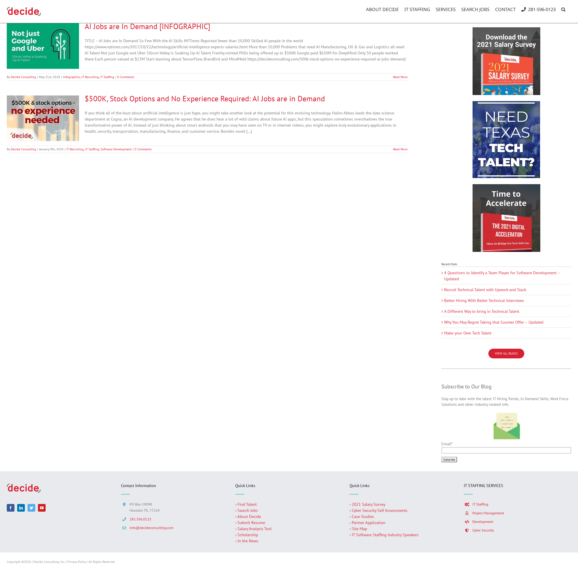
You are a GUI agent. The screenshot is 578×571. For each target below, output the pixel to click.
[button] (563, 9)
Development (482, 521)
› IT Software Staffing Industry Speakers (385, 534)
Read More (400, 77)
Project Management (488, 513)
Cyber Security (483, 530)
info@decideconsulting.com (151, 527)
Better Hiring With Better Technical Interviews (484, 300)
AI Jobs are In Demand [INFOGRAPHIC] (147, 26)
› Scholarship (246, 534)
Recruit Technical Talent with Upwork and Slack (485, 289)
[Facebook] (10, 508)
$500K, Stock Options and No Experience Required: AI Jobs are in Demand (205, 98)
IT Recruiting (90, 77)
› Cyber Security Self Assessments (379, 510)
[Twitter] (31, 508)
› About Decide (248, 516)
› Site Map (358, 528)
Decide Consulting (23, 77)
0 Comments (125, 77)
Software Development (116, 149)
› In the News (246, 540)
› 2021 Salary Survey (367, 504)
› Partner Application (367, 522)
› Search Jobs (246, 510)
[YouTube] (42, 508)
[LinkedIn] (21, 508)
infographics (71, 77)
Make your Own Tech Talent (468, 333)
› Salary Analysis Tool (253, 528)
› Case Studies (362, 516)
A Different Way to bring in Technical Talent (481, 311)
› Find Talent (246, 504)
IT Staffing (107, 77)
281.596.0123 (140, 519)
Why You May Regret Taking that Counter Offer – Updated (493, 322)
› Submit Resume (250, 522)
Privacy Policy (76, 562)
